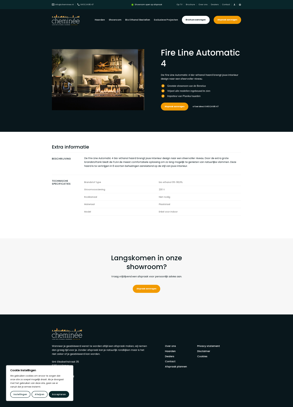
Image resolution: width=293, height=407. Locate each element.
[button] (234, 4)
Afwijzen (39, 394)
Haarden (100, 19)
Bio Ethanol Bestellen (137, 19)
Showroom (115, 19)
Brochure (190, 4)
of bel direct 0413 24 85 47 (206, 106)
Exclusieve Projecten (166, 19)
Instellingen (20, 394)
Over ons (203, 4)
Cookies (202, 356)
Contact (226, 4)
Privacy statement (208, 346)
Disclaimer (203, 351)
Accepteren (59, 394)
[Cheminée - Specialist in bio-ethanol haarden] (66, 20)
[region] (39, 383)
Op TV (180, 4)
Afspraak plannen (176, 366)
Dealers (215, 4)
